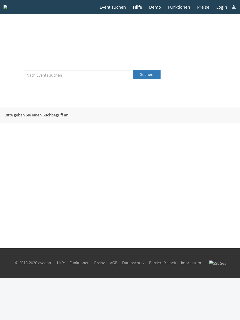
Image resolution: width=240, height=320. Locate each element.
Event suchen (113, 7)
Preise (203, 7)
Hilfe (137, 7)
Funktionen (179, 7)
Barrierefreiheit (162, 262)
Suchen (146, 74)
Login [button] (221, 7)
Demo (155, 7)
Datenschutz (133, 262)
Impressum (191, 262)
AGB (113, 262)
